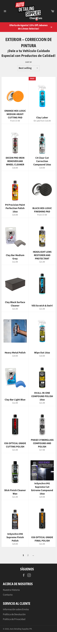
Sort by (28, 62)
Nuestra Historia (11, 590)
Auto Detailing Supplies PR (21, 628)
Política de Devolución (14, 614)
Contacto (8, 595)
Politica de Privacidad (14, 619)
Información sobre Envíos (16, 609)
